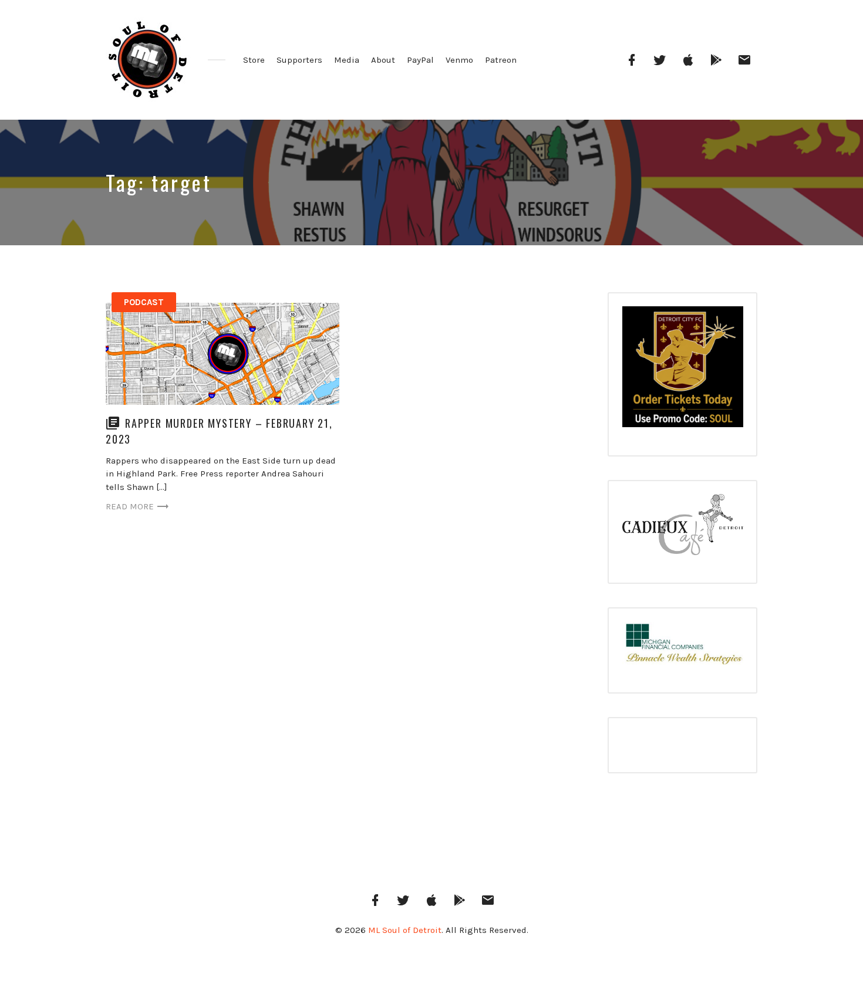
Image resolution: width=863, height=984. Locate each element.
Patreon (501, 60)
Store (254, 60)
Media (346, 60)
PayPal (420, 60)
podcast (144, 302)
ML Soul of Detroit (404, 930)
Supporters (299, 60)
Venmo (459, 60)
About (383, 60)
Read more (130, 506)
